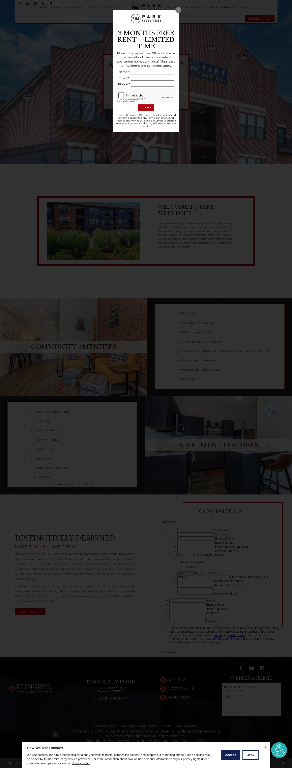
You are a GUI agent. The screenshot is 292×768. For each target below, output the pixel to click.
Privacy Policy (81, 763)
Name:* (124, 72)
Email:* (124, 78)
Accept (230, 755)
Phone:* (124, 84)
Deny (250, 755)
